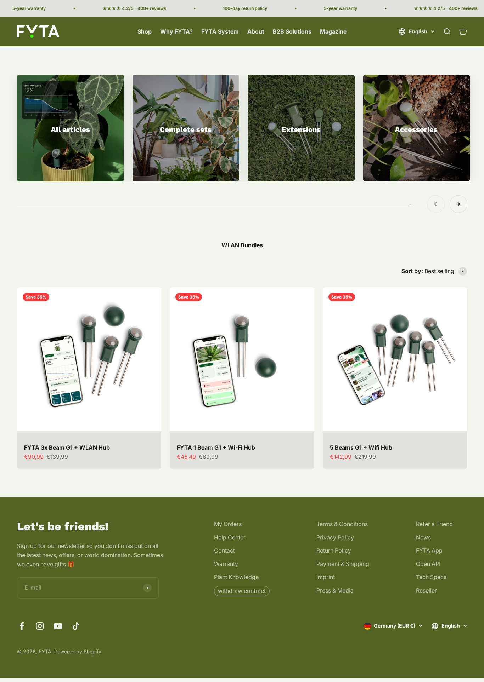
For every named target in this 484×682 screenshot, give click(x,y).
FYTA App (429, 550)
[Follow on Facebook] (22, 626)
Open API (428, 563)
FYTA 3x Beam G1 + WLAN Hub (67, 447)
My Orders (228, 523)
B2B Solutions (292, 31)
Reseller (426, 590)
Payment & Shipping (342, 563)
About (255, 31)
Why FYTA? (176, 31)
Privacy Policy (335, 537)
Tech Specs (431, 576)
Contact (224, 550)
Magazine (333, 31)
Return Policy (333, 550)
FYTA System (220, 31)
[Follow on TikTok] (76, 626)
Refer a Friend (434, 523)
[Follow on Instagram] (40, 626)
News (423, 537)
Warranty (226, 563)
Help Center (230, 537)
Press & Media (335, 590)
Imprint (325, 576)
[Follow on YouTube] (58, 626)
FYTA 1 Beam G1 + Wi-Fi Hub (216, 447)
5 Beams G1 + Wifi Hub (361, 447)
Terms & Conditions (342, 523)
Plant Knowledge (236, 576)
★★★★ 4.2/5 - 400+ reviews (126, 8)
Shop (144, 31)
